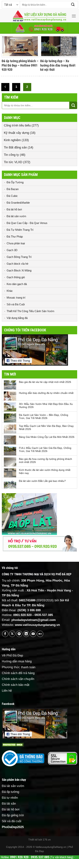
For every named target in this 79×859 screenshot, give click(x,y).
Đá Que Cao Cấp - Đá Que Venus (27, 223)
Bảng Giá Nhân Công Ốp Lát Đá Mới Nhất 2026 (46, 436)
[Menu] (73, 16)
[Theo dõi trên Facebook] (5, 634)
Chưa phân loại (16, 243)
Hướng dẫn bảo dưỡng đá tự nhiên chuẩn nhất (46, 392)
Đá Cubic (12, 195)
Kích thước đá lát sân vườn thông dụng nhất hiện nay (44, 471)
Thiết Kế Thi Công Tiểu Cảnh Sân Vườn (30, 311)
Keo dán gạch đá (17, 284)
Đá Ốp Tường (15, 182)
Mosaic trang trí (16, 297)
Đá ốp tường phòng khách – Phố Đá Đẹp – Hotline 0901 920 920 (20, 65)
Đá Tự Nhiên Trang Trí (20, 229)
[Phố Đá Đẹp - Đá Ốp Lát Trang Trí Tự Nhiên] (39, 16)
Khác (10, 290)
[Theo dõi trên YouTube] (33, 634)
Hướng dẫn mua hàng (17, 661)
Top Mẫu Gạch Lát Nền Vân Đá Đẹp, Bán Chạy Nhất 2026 (46, 427)
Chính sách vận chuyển (18, 679)
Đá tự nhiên (10, 797)
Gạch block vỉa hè (17, 263)
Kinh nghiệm (12, 140)
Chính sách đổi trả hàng (18, 673)
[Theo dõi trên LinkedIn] (26, 634)
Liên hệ (7, 690)
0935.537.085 (44, 615)
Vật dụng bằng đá (17, 317)
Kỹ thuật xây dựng (16, 133)
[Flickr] (40, 634)
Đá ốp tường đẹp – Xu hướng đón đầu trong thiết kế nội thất (57, 65)
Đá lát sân (9, 803)
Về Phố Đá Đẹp (12, 655)
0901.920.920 (22, 615)
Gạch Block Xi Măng (19, 270)
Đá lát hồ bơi (14, 209)
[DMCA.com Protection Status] (13, 744)
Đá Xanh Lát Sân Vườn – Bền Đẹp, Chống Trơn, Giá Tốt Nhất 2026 (43, 416)
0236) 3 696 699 (30, 610)
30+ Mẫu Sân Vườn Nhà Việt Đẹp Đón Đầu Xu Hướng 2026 (46, 405)
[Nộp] (73, 4)
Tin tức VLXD (13, 162)
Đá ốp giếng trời (13, 815)
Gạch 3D (12, 250)
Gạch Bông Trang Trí (19, 256)
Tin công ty (11, 155)
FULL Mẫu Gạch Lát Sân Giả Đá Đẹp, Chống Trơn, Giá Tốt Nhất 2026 (45, 449)
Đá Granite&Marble (18, 202)
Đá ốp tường (10, 792)
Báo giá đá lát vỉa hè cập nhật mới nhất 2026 (45, 381)
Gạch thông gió (16, 277)
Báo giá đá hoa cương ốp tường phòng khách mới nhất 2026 (45, 460)
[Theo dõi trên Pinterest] (19, 634)
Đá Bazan (13, 189)
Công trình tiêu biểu (17, 125)
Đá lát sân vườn (16, 216)
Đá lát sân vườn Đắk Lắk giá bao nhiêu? (42, 480)
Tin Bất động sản (15, 147)
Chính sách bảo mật (15, 685)
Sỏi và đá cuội (11, 821)
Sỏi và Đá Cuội (16, 304)
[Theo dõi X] (12, 634)
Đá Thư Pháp (15, 236)
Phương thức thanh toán (18, 667)
